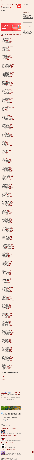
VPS (16, 433)
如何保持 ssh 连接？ (20, 440)
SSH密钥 (13, 447)
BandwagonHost (14, 433)
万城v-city (18, 392)
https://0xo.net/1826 (13, 397)
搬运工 (13, 399)
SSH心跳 (16, 440)
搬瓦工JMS (3, 393)
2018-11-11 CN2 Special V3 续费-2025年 (8, 428)
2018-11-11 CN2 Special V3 (10, 433)
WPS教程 (12, 399)
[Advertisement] (11, 16)
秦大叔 (3, 412)
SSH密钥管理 (15, 447)
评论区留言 (17, 394)
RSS (24, 4)
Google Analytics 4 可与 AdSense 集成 (27, 33)
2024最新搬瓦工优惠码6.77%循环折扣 (8, 449)
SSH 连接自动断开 (13, 440)
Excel (2, 399)
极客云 (6, 393)
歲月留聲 (2, 0)
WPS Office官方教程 (9, 399)
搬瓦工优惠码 (18, 454)
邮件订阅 (27, 4)
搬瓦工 (21, 433)
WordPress (10, 458)
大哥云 (16, 392)
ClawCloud (7, 447)
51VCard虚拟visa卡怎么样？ (26, 16)
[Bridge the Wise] (11, 409)
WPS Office (2, 8)
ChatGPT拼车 (13, 458)
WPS (3, 399)
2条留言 (8, 7)
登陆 (3, 425)
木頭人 (3, 420)
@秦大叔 (4, 421)
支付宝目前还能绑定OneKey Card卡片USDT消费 (28, 17)
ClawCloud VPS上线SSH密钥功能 (7, 442)
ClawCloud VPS (10, 447)
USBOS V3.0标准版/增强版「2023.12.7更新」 (28, 32)
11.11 (6, 433)
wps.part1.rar (3, 376)
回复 (7, 419)
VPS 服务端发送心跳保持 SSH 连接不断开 (8, 435)
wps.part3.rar (3, 379)
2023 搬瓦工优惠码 (8, 454)
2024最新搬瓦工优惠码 (12, 454)
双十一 (19, 433)
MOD (5, 420)
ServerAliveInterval (8, 440)
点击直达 (10, 37)
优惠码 (18, 433)
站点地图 (16, 458)
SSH (10, 440)
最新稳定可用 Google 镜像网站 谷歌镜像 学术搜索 (28, 18)
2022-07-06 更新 (3, 7)
